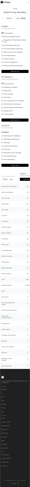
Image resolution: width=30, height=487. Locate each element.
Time (2, 397)
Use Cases (4, 437)
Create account (5, 422)
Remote (3, 404)
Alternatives (4, 448)
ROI (2, 411)
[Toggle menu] (28, 2)
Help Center (4, 433)
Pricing (3, 408)
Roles (2, 440)
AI (2, 393)
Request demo (5, 426)
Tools (2, 400)
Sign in (3, 418)
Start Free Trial (15, 71)
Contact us (4, 466)
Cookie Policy (5, 462)
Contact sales (15, 165)
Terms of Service (6, 458)
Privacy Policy (5, 454)
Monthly (5, 179)
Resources (4, 429)
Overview (4, 389)
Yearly (11, 179)
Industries (4, 444)
